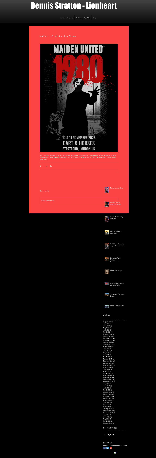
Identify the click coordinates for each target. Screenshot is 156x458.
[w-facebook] (115, 453)
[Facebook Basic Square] (104, 448)
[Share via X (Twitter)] (46, 166)
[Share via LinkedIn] (51, 166)
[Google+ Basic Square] (111, 448)
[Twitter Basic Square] (107, 448)
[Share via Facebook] (41, 166)
